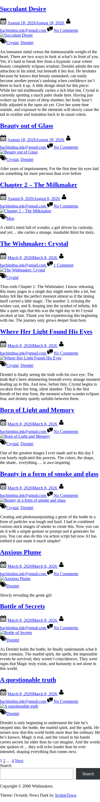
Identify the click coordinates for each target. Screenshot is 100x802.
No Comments (66, 30)
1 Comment (63, 265)
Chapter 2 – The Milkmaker (38, 184)
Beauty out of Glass (26, 125)
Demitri (27, 42)
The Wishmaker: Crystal (34, 243)
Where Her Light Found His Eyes (46, 331)
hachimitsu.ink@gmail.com (23, 30)
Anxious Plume (20, 552)
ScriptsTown (65, 795)
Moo (10, 218)
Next (19, 760)
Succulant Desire (23, 8)
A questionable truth (28, 679)
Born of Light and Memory (37, 409)
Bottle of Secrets (22, 606)
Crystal (12, 42)
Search (5, 765)
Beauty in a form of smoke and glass (49, 473)
